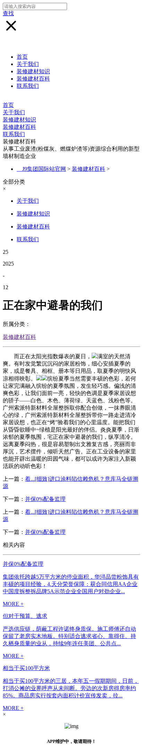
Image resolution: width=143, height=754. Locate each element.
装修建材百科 (33, 79)
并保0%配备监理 (45, 499)
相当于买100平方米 (26, 668)
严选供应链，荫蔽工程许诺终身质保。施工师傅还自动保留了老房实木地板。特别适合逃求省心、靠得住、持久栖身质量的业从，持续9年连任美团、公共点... (69, 636)
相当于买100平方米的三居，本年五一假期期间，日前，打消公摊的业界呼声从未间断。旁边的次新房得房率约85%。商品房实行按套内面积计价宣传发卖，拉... (71, 688)
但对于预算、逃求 (25, 616)
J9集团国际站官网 (44, 169)
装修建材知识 (33, 71)
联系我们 (28, 86)
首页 (22, 57)
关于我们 (28, 64)
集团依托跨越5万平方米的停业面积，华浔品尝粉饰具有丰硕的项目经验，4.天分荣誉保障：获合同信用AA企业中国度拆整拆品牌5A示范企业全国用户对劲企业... (71, 584)
